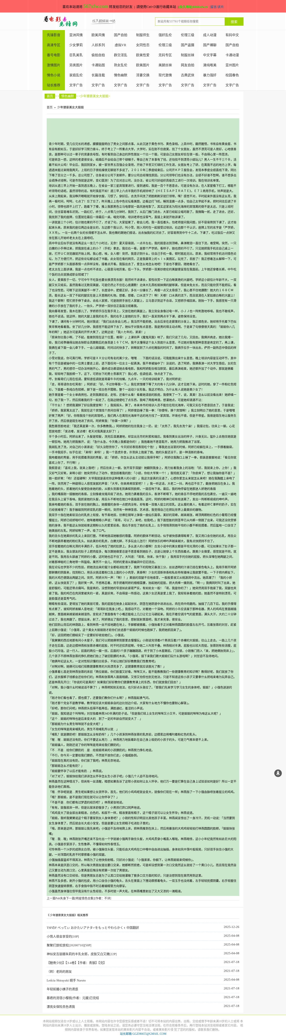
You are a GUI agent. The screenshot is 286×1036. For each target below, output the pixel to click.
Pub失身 (56, 898)
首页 (50, 96)
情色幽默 (67, 96)
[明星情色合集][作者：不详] (88, 898)
